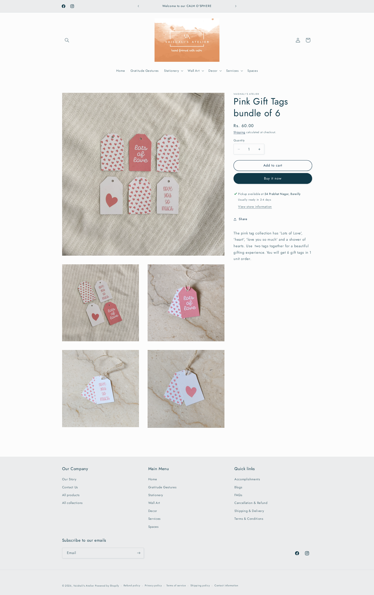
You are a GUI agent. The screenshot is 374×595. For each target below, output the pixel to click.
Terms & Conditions (248, 519)
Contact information (226, 585)
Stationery (155, 495)
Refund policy (132, 585)
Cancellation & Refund (250, 503)
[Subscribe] (138, 553)
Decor (152, 510)
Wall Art (154, 503)
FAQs (238, 495)
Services (154, 519)
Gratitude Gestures (162, 487)
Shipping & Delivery (249, 510)
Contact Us (70, 487)
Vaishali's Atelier (83, 585)
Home (152, 479)
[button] (67, 40)
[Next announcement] (235, 6)
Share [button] (243, 219)
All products (71, 495)
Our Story (69, 479)
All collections (72, 503)
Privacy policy (153, 585)
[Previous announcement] (138, 6)
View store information (255, 206)
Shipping (239, 132)
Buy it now (273, 178)
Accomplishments (247, 479)
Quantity (239, 140)
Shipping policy (200, 585)
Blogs (238, 487)
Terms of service (176, 585)
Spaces (153, 526)
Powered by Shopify (107, 585)
